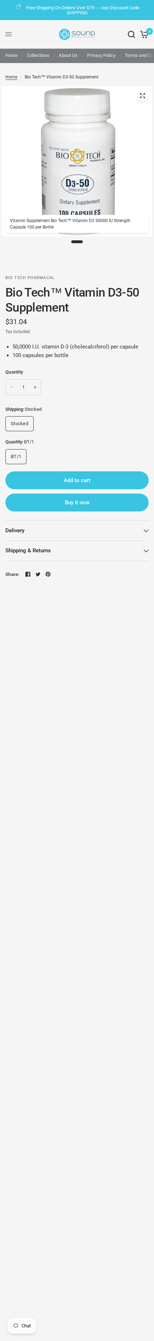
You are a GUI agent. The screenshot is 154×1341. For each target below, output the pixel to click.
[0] (143, 34)
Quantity (14, 372)
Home (11, 55)
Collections (38, 55)
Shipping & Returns (28, 550)
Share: (12, 574)
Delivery (14, 530)
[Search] (131, 34)
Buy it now (77, 502)
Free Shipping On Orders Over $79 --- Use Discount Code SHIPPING (82, 10)
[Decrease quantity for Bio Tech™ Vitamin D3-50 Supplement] (11, 387)
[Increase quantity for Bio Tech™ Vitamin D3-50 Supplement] (35, 387)
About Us (68, 55)
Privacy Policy (101, 55)
